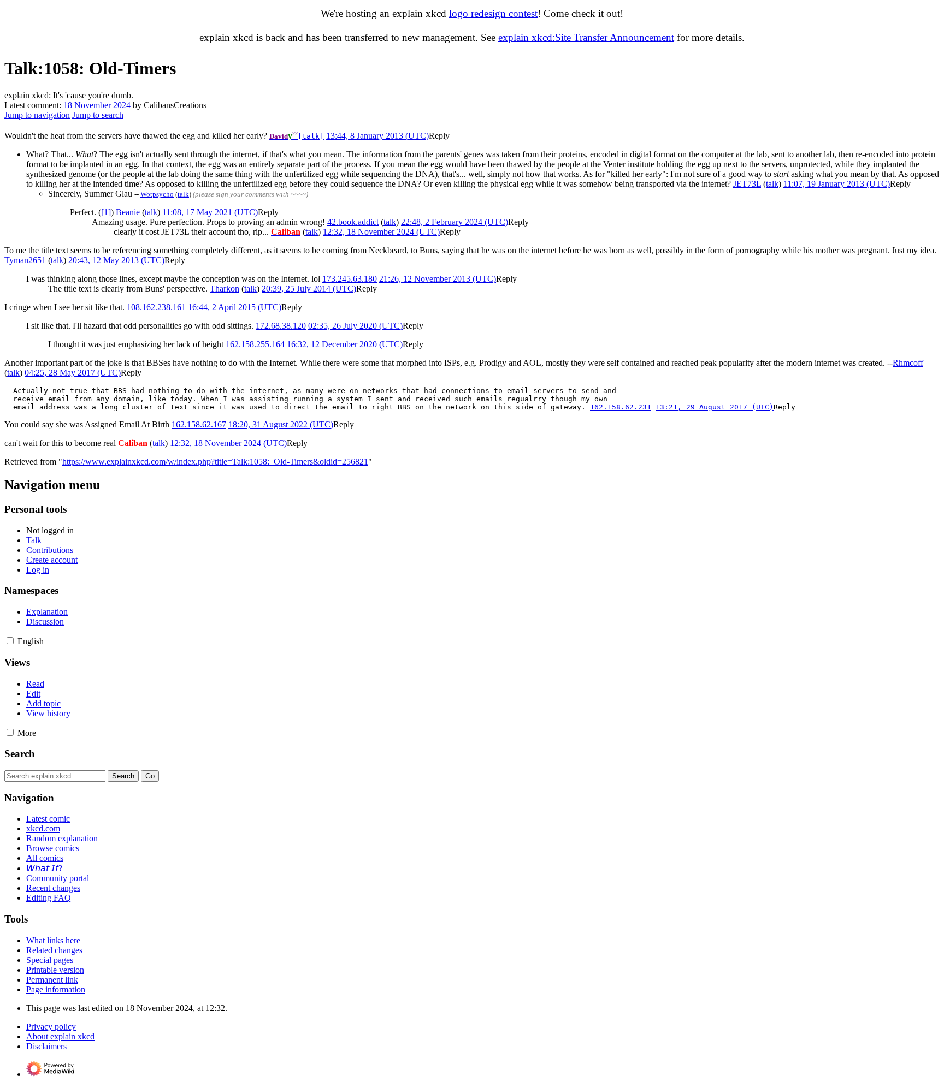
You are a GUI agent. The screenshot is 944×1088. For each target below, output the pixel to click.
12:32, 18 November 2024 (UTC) (381, 231)
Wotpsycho (157, 194)
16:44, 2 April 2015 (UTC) (234, 307)
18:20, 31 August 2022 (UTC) (280, 424)
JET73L (747, 183)
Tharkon (224, 288)
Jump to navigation (37, 115)
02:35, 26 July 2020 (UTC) (355, 325)
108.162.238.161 (156, 307)
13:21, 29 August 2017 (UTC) (715, 407)
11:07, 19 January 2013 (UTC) (836, 183)
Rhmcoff (908, 362)
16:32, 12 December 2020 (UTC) (345, 344)
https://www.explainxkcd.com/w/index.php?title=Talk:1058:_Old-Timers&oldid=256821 (215, 461)
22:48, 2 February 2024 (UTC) (454, 222)
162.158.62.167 (199, 424)
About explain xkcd (60, 1036)
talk (772, 183)
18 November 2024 (97, 105)
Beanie (128, 212)
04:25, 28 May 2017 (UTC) (73, 372)
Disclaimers (46, 1046)
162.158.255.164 (255, 344)
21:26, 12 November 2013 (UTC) (437, 278)
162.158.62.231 (620, 407)
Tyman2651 (25, 260)
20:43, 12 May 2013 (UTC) (116, 260)
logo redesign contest (493, 13)
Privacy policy (51, 1026)
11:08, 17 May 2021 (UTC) (210, 212)
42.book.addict (353, 222)
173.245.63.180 (349, 278)
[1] (106, 212)
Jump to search (97, 115)
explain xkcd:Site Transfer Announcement (586, 37)
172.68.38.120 (281, 325)
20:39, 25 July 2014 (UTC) (309, 288)
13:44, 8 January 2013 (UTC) (377, 135)
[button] (439, 135)
